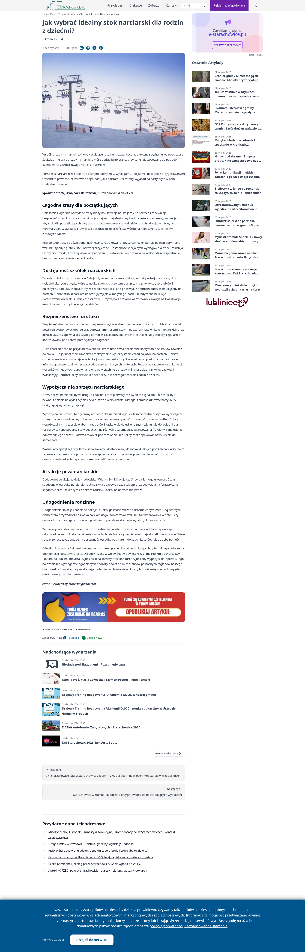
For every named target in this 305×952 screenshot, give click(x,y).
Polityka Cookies (53, 939)
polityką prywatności (166, 926)
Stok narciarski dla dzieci (116, 193)
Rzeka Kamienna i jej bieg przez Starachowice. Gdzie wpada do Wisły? (94, 864)
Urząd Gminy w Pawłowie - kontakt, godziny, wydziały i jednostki (91, 844)
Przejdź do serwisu (91, 939)
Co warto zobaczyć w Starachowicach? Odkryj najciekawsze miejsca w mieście (100, 857)
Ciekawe (135, 5)
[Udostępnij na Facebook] (101, 48)
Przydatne (114, 5)
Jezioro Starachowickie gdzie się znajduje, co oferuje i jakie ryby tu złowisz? (98, 850)
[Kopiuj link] (82, 48)
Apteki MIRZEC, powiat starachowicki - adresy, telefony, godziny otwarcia (97, 870)
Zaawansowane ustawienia (206, 926)
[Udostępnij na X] (94, 48)
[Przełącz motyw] (256, 5)
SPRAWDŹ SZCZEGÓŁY (227, 45)
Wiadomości (63, 14)
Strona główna (49, 14)
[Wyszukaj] (203, 5)
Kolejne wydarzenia (166, 753)
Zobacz (153, 5)
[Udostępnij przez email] (88, 48)
